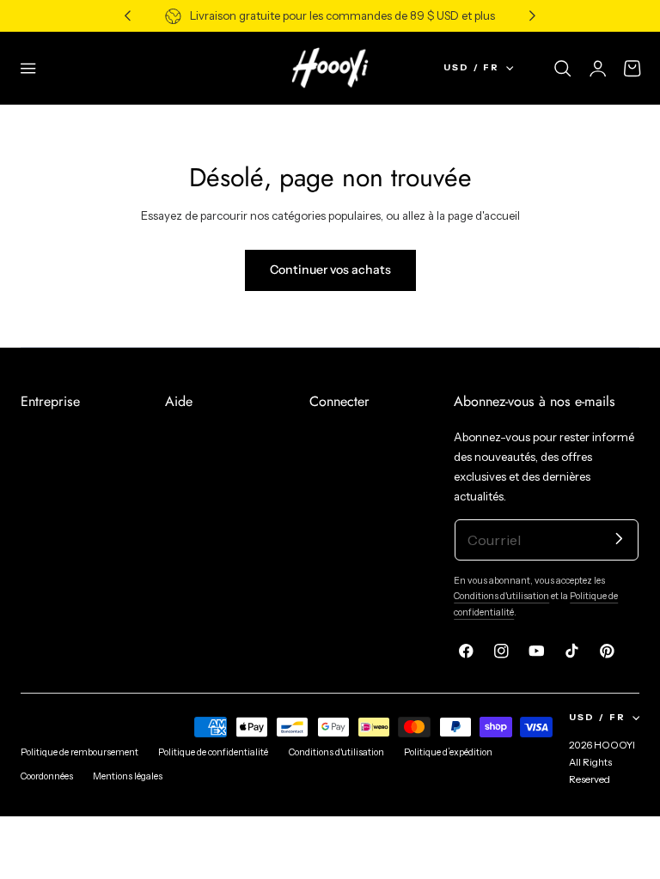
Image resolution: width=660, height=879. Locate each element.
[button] (28, 67)
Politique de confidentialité (213, 752)
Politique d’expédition (448, 752)
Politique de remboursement (79, 752)
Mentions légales (127, 776)
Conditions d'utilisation (501, 596)
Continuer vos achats (330, 269)
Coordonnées (47, 776)
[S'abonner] (619, 538)
